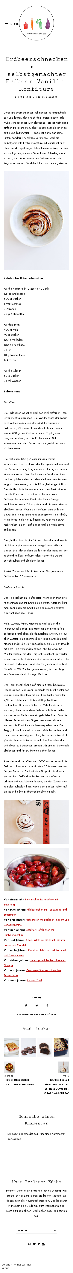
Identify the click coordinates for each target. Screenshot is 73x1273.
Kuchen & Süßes (45, 1014)
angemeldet (26, 1134)
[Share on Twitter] (37, 1005)
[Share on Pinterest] (26, 1005)
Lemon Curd (34, 980)
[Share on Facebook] (47, 1005)
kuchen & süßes (46, 97)
